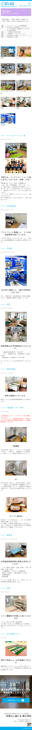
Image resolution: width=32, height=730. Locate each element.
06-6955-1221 (26, 6)
